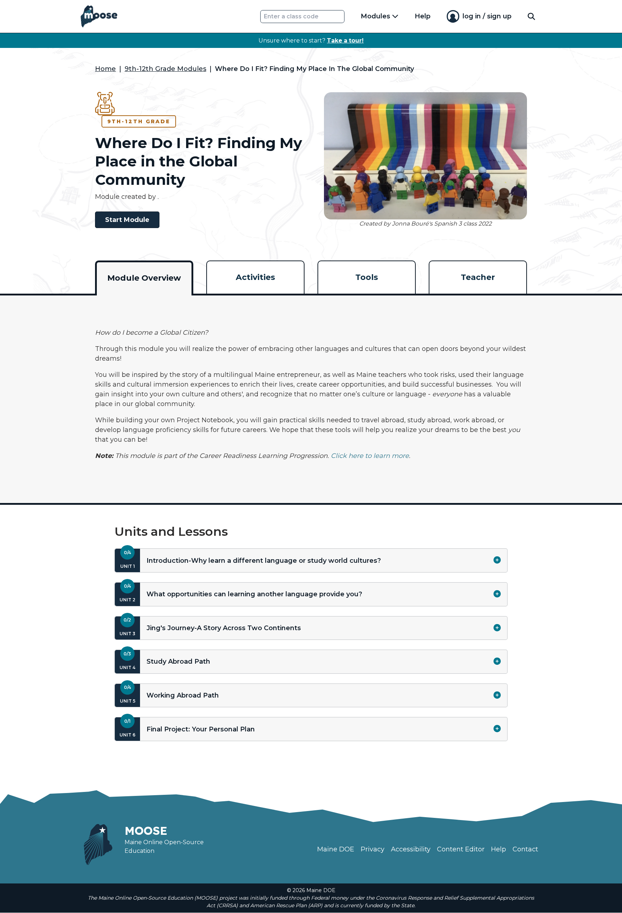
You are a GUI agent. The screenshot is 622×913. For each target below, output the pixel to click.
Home (105, 69)
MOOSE (146, 830)
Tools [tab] (366, 277)
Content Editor (460, 849)
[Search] (531, 16)
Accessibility (411, 849)
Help (423, 16)
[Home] (99, 16)
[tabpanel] (311, 394)
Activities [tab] (255, 277)
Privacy (372, 849)
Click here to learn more (370, 456)
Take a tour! (345, 40)
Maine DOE (335, 849)
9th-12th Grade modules (165, 69)
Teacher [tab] (478, 277)
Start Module (127, 220)
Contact (525, 849)
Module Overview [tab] (144, 278)
